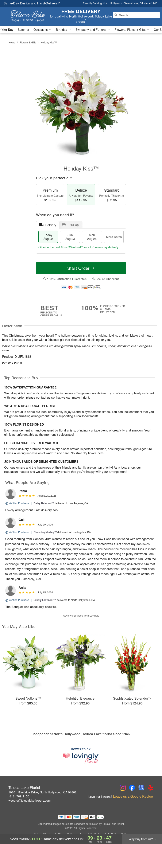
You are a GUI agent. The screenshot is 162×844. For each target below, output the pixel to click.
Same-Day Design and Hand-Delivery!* (32, 3)
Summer (23, 29)
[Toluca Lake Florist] (27, 16)
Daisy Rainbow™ (44, 503)
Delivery (50, 225)
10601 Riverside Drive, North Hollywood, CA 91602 (42, 792)
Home (11, 42)
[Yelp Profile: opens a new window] (151, 788)
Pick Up (74, 225)
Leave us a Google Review (133, 796)
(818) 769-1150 (18, 796)
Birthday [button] (62, 29)
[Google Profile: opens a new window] (141, 788)
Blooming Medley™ (45, 532)
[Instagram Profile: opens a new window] (123, 788)
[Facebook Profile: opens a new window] (132, 788)
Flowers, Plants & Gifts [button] (130, 29)
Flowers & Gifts (28, 42)
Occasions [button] (41, 29)
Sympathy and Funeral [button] (91, 29)
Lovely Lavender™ (45, 600)
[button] (151, 826)
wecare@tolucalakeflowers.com (29, 800)
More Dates (114, 237)
